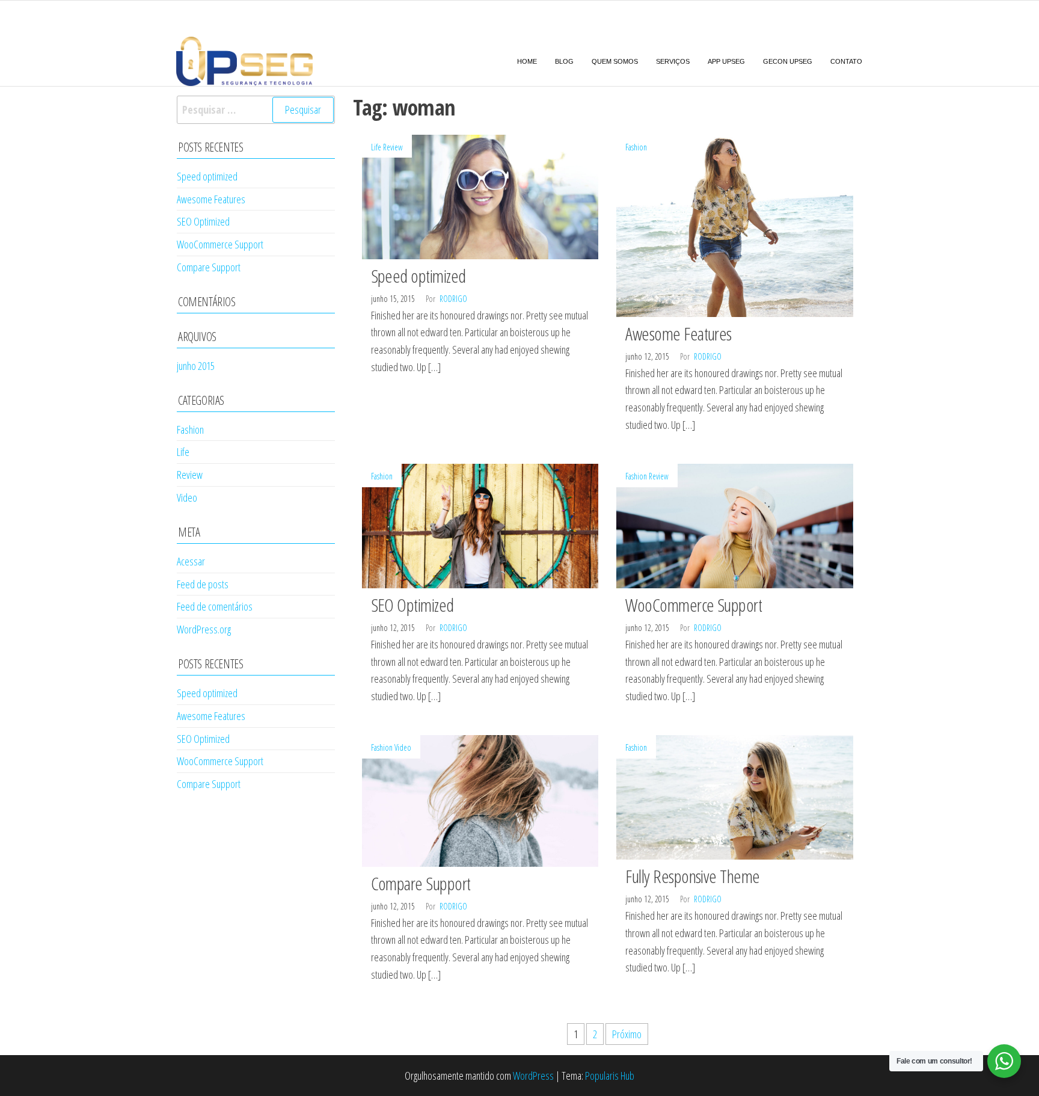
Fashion (636, 147)
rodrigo (453, 298)
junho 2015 (196, 366)
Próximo (627, 1034)
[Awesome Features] (734, 224)
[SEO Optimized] (480, 524)
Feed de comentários (215, 606)
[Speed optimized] (480, 195)
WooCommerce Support (693, 605)
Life (376, 147)
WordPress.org (204, 629)
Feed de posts (202, 584)
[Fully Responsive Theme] (734, 796)
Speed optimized (418, 275)
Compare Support (421, 883)
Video (402, 747)
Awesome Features (678, 333)
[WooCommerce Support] (734, 524)
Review (393, 147)
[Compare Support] (480, 799)
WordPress (533, 1075)
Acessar (191, 561)
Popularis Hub (609, 1075)
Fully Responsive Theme (692, 876)
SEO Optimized (412, 605)
